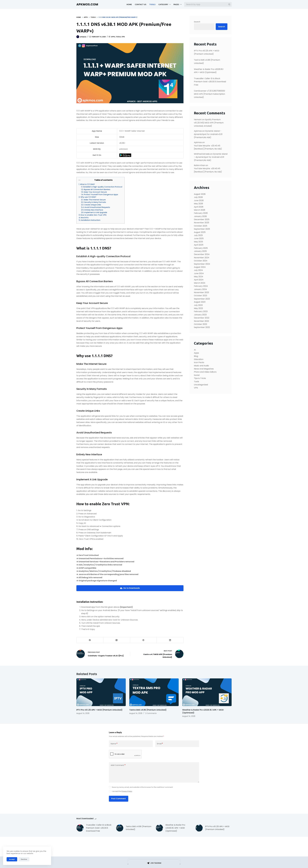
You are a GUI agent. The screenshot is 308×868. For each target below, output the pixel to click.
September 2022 (202, 327)
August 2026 (199, 194)
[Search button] (229, 4)
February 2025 (201, 248)
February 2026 (201, 213)
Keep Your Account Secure (95, 192)
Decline (24, 859)
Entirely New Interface (93, 210)
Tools (152, 4)
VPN (123, 37)
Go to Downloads (131, 588)
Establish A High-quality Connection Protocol (102, 187)
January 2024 (200, 289)
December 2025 (201, 219)
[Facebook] (90, 640)
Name (114, 743)
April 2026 (198, 206)
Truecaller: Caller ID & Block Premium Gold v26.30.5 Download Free (210, 81)
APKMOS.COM (87, 4)
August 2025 (199, 232)
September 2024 (202, 264)
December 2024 (201, 254)
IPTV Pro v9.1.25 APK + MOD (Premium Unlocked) (99, 709)
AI (195, 349)
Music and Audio (201, 365)
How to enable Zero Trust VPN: (93, 215)
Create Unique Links (92, 205)
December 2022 (201, 317)
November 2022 (201, 321)
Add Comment (118, 765)
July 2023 (198, 305)
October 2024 (200, 260)
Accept (12, 859)
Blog (196, 356)
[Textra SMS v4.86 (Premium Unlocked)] (154, 692)
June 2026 (199, 200)
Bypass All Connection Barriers (97, 189)
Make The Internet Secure (95, 199)
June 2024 (199, 273)
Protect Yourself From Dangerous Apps (101, 194)
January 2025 (200, 251)
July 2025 (198, 235)
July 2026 (198, 197)
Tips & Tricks (200, 378)
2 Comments (151, 713)
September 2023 (202, 298)
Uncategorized (201, 384)
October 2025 (200, 225)
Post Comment (118, 798)
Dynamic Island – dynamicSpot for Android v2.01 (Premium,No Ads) (208, 134)
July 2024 (198, 270)
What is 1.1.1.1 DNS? (87, 184)
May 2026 (198, 203)
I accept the (122, 791)
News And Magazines (204, 368)
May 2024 (198, 276)
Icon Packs (199, 362)
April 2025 (198, 244)
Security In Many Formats (95, 202)
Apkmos (198, 131)
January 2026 (200, 216)
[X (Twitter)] (116, 640)
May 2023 (198, 308)
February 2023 (201, 311)
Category (163, 4)
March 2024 (199, 283)
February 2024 (201, 286)
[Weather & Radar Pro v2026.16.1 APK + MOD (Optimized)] (207, 692)
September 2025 (202, 229)
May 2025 (198, 241)
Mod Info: (85, 217)
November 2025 (201, 222)
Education (198, 359)
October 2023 (200, 295)
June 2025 (199, 238)
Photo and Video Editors (205, 372)
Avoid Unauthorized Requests (97, 207)
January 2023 (200, 314)
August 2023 (199, 302)
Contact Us (140, 4)
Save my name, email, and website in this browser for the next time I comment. (142, 787)
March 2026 (199, 210)
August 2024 (200, 267)
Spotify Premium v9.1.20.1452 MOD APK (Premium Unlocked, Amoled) (209, 122)
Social (196, 375)
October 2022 (200, 324)
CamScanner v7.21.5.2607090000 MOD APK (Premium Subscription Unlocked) (209, 94)
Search (197, 21)
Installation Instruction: (90, 220)
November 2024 (201, 257)
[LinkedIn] (170, 640)
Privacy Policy (127, 791)
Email (160, 743)
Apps (113, 37)
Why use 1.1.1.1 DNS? (88, 197)
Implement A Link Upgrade (95, 212)
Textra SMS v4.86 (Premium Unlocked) (148, 709)
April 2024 (198, 279)
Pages (176, 4)
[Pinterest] (143, 640)
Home (129, 4)
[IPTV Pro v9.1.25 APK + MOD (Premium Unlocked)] (101, 692)
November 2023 (201, 292)
